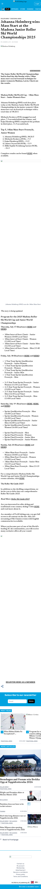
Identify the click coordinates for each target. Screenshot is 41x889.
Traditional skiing (15, 18)
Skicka (31, 701)
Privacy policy (20, 874)
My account (20, 866)
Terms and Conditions (20, 876)
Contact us (20, 864)
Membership (20, 868)
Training (2, 811)
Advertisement (20, 870)
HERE (29, 153)
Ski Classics (4, 799)
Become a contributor (20, 872)
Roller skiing (5, 18)
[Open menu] (1, 4)
